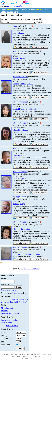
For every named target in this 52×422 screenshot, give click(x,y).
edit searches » (12, 325)
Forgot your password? (10, 290)
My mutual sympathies (10, 313)
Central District (19, 109)
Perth (15, 254)
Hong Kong (31, 109)
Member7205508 (20, 247)
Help (16, 12)
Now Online (41, 354)
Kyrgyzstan (25, 229)
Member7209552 (20, 171)
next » (36, 269)
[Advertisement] (26, 393)
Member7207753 (20, 51)
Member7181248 (20, 148)
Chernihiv (17, 130)
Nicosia (16, 178)
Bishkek (16, 229)
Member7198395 (20, 197)
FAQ (13, 356)
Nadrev (16, 26)
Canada (30, 83)
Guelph (16, 83)
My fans (4, 311)
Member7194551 (20, 222)
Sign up (17, 293)
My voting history (8, 308)
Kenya (22, 204)
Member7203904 (20, 102)
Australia (36, 254)
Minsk (15, 58)
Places (10, 12)
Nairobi (16, 204)
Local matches (6, 323)
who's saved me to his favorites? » (14, 302)
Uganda (24, 155)
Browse (32, 9)
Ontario (23, 83)
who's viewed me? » (20, 299)
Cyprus (23, 178)
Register (10, 9)
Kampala (16, 155)
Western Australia (25, 254)
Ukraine (21, 33)
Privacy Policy (21, 356)
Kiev (15, 33)
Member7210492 (20, 123)
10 (33, 269)
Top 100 (39, 9)
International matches (9, 320)
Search (25, 9)
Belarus (22, 58)
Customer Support (34, 356)
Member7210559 (20, 77)
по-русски (10, 6)
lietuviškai (19, 6)
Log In (18, 9)
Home (3, 9)
